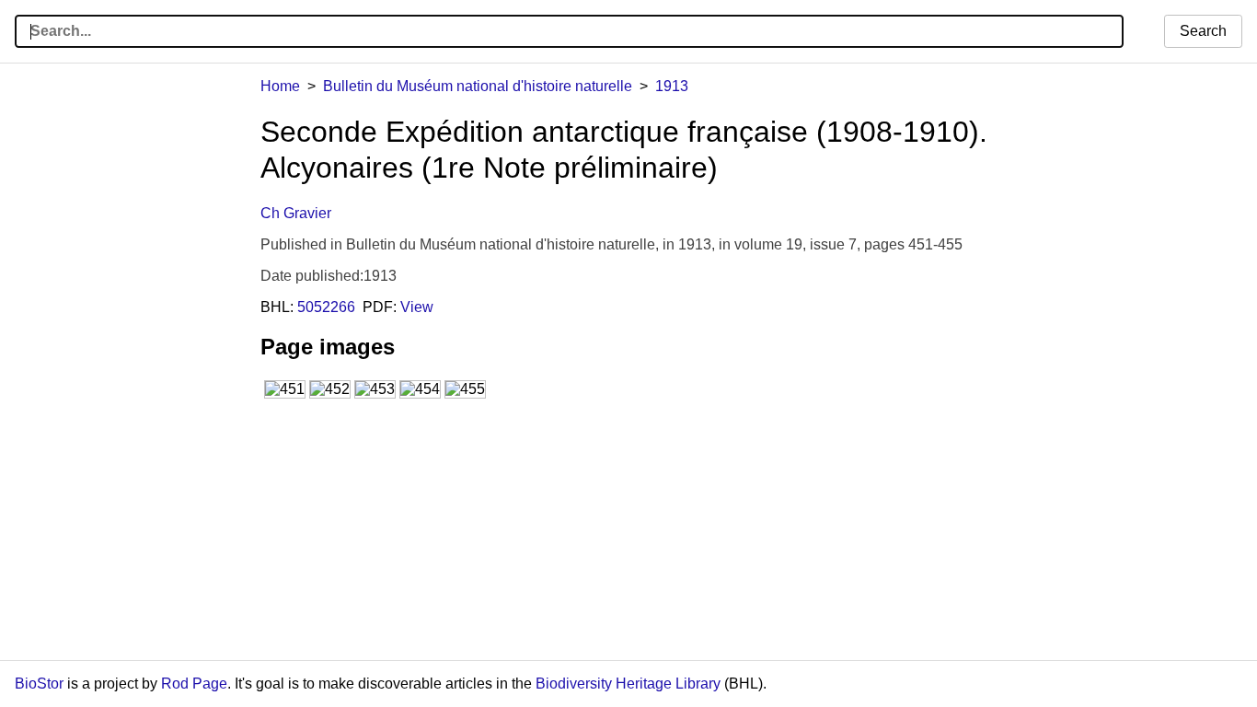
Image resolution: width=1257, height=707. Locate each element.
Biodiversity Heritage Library (628, 683)
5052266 (326, 307)
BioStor (39, 683)
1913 (671, 86)
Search (1203, 31)
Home (280, 86)
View (416, 307)
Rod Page (194, 683)
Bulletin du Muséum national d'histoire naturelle (477, 86)
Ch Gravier (295, 213)
